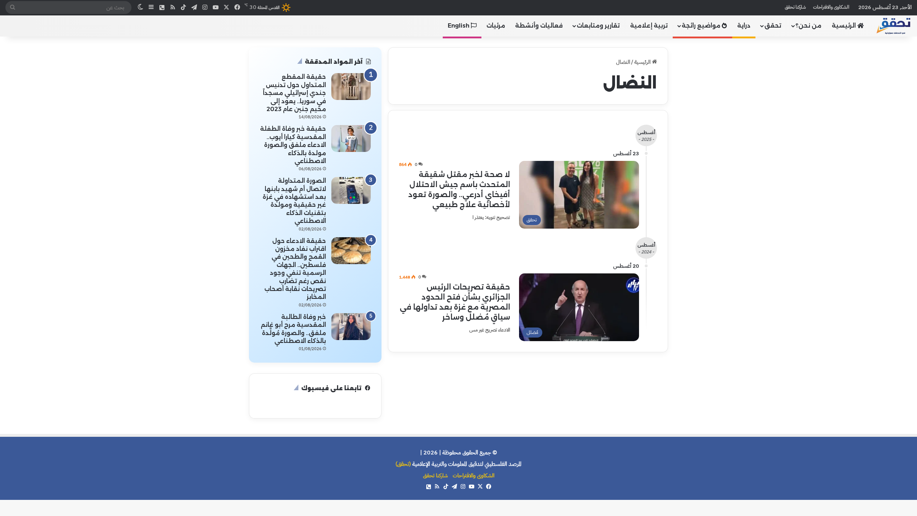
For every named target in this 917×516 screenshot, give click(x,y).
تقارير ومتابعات (598, 25)
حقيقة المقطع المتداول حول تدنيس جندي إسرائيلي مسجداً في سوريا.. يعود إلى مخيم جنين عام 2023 (294, 93)
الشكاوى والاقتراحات (831, 7)
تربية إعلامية (649, 25)
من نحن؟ (808, 25)
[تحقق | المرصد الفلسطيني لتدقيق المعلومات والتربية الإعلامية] (894, 26)
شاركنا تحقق (795, 7)
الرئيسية (844, 25)
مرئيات (495, 25)
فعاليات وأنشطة (539, 25)
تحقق (772, 25)
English (459, 25)
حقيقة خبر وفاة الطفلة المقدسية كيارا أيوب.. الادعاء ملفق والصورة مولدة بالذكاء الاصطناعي (293, 144)
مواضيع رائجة (702, 25)
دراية (743, 25)
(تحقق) (403, 464)
